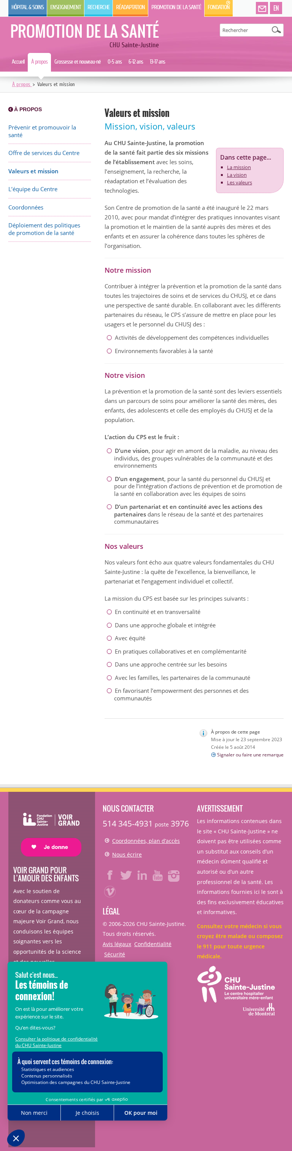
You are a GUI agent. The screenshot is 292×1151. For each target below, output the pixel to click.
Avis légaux (117, 944)
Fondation (219, 7)
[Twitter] (126, 875)
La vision (237, 174)
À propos (39, 61)
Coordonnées (25, 207)
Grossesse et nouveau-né (77, 61)
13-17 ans (157, 61)
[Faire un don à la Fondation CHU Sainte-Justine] (47, 827)
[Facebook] (110, 875)
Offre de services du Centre (43, 153)
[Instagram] (174, 875)
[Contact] (262, 8)
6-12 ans (136, 61)
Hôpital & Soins (27, 7)
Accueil (18, 61)
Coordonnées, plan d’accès (146, 840)
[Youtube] (158, 875)
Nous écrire (127, 854)
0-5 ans (115, 61)
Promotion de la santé (176, 7)
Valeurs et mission (33, 171)
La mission (239, 167)
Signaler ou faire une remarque (250, 754)
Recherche (98, 7)
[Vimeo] (110, 891)
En (276, 8)
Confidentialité (152, 944)
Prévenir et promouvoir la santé (42, 131)
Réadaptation (130, 7)
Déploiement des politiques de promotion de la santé (44, 229)
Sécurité (114, 954)
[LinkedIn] (142, 875)
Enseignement (65, 7)
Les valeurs (239, 182)
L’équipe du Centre (32, 189)
